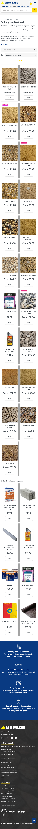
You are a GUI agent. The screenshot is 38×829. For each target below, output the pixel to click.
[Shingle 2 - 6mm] (10, 265)
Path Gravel (9, 463)
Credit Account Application (9, 770)
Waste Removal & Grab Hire (9, 801)
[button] (9, 97)
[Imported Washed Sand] (28, 377)
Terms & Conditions (7, 762)
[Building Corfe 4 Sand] (28, 153)
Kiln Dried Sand (10, 311)
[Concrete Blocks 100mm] (28, 495)
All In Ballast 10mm (28, 125)
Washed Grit (28, 201)
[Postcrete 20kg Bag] (10, 611)
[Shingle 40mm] (28, 415)
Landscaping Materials (8, 791)
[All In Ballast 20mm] (10, 153)
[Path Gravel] (10, 453)
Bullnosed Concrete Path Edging (9, 547)
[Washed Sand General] (28, 227)
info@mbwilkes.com (23, 6)
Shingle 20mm (9, 237)
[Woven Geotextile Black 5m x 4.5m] (28, 611)
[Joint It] (10, 575)
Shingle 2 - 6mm (10, 275)
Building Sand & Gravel (7, 788)
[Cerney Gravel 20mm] (28, 265)
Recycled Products (6, 796)
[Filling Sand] (10, 377)
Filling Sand (9, 387)
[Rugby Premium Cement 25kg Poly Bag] (10, 495)
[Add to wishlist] (16, 67)
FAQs (2, 778)
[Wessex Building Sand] (10, 76)
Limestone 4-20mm (28, 87)
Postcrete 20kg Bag (9, 621)
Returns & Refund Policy (8, 767)
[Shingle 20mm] (10, 227)
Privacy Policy (5, 765)
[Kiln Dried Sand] (10, 301)
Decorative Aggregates (8, 785)
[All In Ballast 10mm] (28, 114)
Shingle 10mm (10, 201)
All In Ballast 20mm (10, 163)
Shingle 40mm (28, 425)
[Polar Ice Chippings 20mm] (28, 301)
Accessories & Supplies (8, 798)
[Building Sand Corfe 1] (10, 115)
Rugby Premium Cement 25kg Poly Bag (10, 507)
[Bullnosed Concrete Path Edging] (10, 535)
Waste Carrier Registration (9, 772)
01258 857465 (5, 732)
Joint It (10, 585)
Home (2, 19)
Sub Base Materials (7, 793)
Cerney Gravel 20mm (28, 275)
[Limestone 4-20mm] (28, 76)
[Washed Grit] (28, 191)
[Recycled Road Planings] (28, 339)
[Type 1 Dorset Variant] (10, 415)
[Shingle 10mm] (10, 191)
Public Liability (5, 775)
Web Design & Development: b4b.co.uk (25, 823)
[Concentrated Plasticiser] (10, 339)
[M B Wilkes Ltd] (9, 2)
